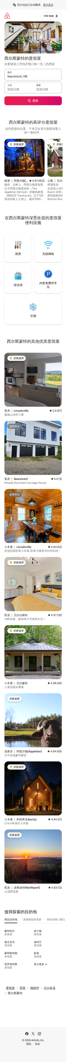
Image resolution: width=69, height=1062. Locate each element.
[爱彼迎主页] (7, 15)
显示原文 (48, 4)
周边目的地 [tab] (10, 919)
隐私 (28, 1044)
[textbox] (18, 89)
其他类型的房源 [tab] (32, 919)
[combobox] (33, 76)
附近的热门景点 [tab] (56, 919)
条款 (37, 1044)
